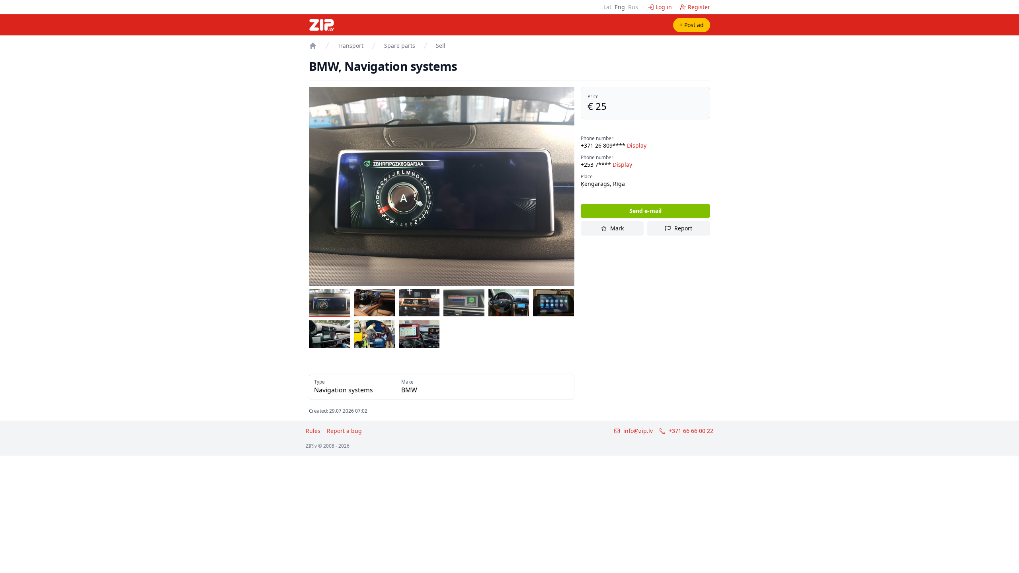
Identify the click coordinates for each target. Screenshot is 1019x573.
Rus (633, 7)
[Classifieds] (313, 46)
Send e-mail (645, 210)
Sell (440, 45)
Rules (313, 431)
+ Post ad (691, 25)
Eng (620, 7)
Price (593, 97)
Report (683, 228)
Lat (607, 7)
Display (636, 145)
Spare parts (399, 45)
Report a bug (344, 431)
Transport (350, 45)
